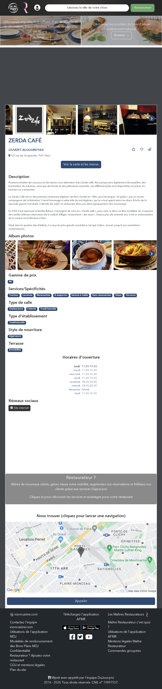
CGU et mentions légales (27, 665)
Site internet (21, 408)
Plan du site (18, 670)
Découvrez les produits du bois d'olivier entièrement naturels (121, 30)
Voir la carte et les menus (81, 164)
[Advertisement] (81, 75)
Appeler (81, 601)
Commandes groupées (124, 651)
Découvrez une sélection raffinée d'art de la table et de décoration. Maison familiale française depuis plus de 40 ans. (40, 30)
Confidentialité (20, 651)
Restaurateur (142, 7)
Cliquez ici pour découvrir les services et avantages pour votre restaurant (81, 497)
